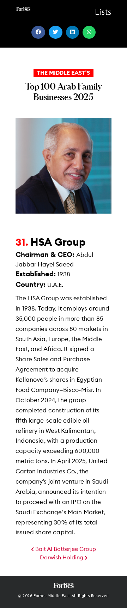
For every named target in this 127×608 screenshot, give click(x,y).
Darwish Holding (62, 557)
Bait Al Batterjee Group (65, 549)
